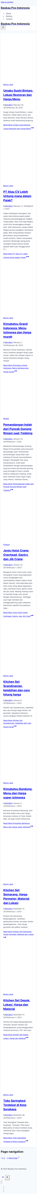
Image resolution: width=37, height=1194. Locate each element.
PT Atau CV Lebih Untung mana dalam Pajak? (17, 196)
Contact (9, 19)
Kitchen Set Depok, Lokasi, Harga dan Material (16, 1005)
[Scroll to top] (3, 1178)
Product (6, 545)
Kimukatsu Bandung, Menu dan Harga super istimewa (17, 793)
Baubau (9, 16)
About (8, 13)
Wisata (6, 419)
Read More (16, 368)
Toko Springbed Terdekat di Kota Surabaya (14, 1105)
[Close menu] (1, 1182)
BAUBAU (9, 105)
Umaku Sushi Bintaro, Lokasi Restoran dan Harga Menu (18, 95)
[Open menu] (3, 27)
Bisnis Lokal (8, 85)
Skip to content (7, 2)
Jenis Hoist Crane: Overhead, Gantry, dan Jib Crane (16, 555)
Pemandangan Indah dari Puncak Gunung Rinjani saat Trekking (17, 429)
